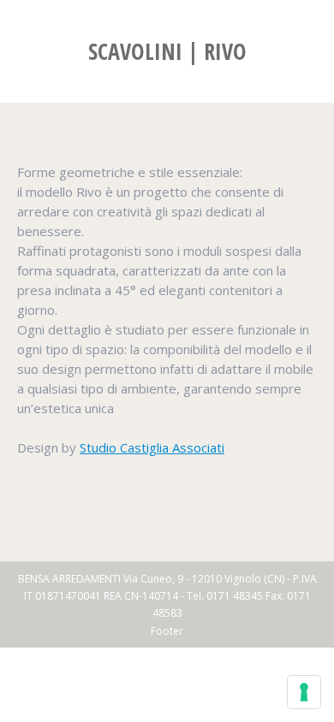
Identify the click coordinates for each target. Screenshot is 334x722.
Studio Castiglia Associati (152, 447)
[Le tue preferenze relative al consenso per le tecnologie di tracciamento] (304, 692)
